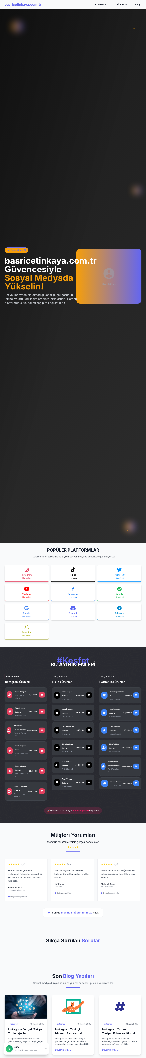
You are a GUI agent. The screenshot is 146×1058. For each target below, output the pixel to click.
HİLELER (120, 4)
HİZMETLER (100, 4)
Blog (137, 4)
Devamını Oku (15, 1050)
